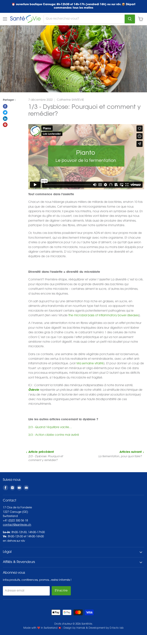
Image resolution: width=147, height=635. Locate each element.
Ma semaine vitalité (90, 363)
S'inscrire (61, 590)
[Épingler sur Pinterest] (5, 124)
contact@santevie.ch (17, 525)
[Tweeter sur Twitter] (5, 112)
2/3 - (50, 427)
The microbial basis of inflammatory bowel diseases (103, 315)
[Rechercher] (130, 19)
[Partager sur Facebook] (5, 106)
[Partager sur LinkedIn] (5, 118)
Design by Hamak (74, 628)
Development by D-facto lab (106, 628)
